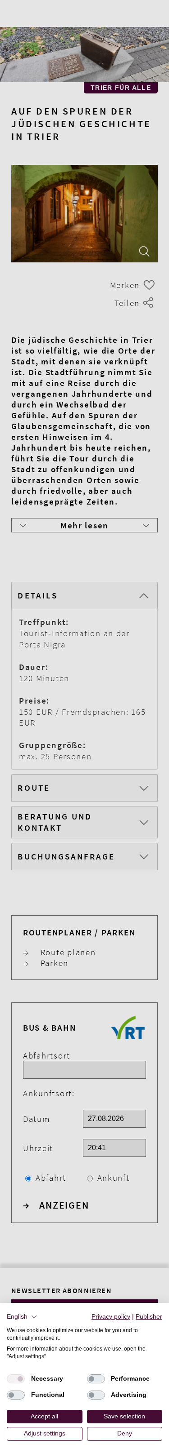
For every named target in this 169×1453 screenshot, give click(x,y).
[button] (22, 1316)
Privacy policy (110, 1316)
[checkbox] (16, 1378)
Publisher (149, 1316)
